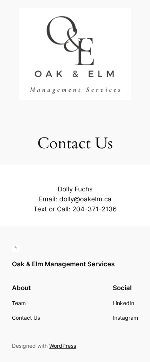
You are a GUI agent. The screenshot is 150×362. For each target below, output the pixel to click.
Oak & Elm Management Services (63, 264)
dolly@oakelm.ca (85, 199)
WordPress (62, 345)
